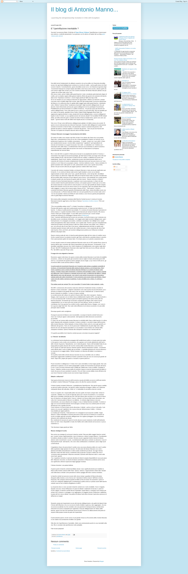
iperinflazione (59, 536)
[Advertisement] (125, 187)
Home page (79, 548)
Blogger (102, 561)
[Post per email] (74, 534)
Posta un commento (58, 544)
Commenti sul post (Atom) (63, 551)
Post (116, 167)
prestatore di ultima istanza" (91, 201)
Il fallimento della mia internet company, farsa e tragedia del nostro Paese (127, 38)
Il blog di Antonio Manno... (84, 9)
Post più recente (55, 548)
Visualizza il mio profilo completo (121, 159)
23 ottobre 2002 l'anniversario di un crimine (129, 93)
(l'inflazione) (85, 215)
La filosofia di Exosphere (128, 141)
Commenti (118, 170)
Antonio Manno (62, 534)
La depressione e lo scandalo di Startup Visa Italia (128, 106)
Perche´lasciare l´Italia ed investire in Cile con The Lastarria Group (125, 59)
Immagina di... (126, 80)
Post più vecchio (102, 548)
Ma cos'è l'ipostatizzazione (129, 117)
